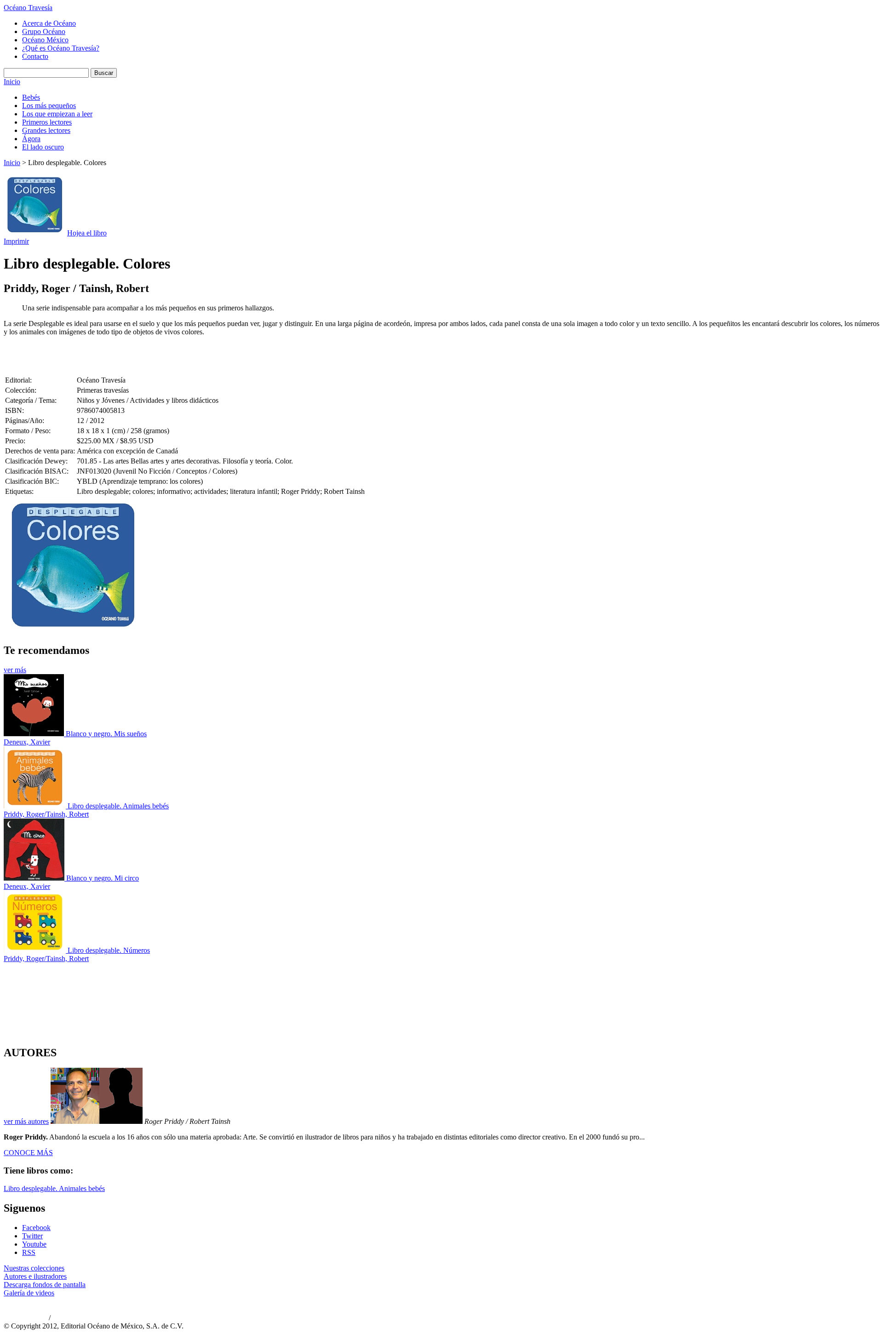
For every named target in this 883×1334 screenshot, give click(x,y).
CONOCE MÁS (28, 1153)
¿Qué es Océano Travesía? (60, 48)
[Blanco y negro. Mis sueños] (35, 734)
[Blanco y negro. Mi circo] (35, 878)
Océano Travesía (28, 7)
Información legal (71, 1318)
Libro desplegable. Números (109, 950)
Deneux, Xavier (27, 742)
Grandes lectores (46, 130)
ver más (15, 670)
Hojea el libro (87, 233)
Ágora (31, 139)
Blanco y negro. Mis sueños (106, 734)
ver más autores (26, 1121)
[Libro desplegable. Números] (36, 950)
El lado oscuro (43, 147)
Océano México (45, 40)
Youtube (34, 1244)
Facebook (36, 1227)
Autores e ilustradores (35, 1276)
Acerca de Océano (49, 23)
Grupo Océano (43, 31)
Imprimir (16, 241)
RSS (28, 1252)
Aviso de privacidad (25, 1318)
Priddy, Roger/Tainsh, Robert (46, 814)
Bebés (31, 97)
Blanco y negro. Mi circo (102, 878)
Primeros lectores (47, 122)
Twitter (32, 1236)
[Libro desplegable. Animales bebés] (36, 806)
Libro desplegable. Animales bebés (118, 806)
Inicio (12, 82)
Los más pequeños (49, 105)
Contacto (35, 56)
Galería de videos (29, 1293)
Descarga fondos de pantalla (45, 1284)
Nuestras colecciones (34, 1268)
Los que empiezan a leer (57, 114)
